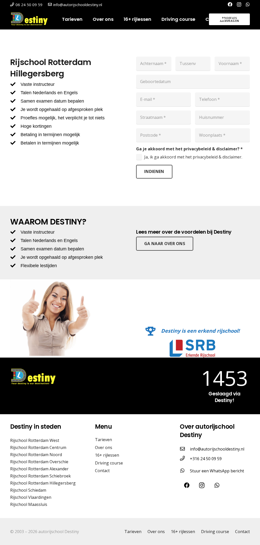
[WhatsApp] (248, 4)
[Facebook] (230, 4)
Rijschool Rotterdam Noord (36, 454)
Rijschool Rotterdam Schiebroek (40, 476)
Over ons (103, 447)
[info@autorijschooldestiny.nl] (185, 449)
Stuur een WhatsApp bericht (217, 471)
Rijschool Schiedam (28, 490)
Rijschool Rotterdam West (34, 440)
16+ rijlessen (107, 455)
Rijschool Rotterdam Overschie (39, 461)
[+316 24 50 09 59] (185, 458)
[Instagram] (239, 4)
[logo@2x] (31, 19)
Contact (102, 470)
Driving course (109, 463)
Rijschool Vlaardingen (30, 497)
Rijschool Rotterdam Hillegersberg (43, 483)
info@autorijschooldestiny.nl (217, 449)
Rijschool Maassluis (28, 504)
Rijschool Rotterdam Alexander (39, 469)
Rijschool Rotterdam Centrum (38, 447)
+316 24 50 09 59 (206, 458)
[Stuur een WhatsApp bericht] (185, 470)
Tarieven (103, 439)
